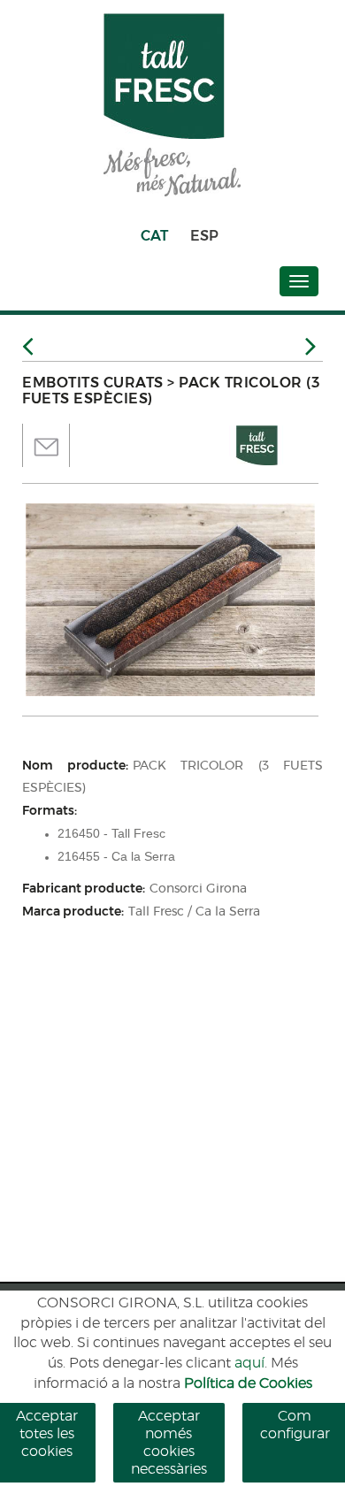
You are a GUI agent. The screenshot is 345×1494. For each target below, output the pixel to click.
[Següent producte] (314, 349)
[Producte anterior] (28, 347)
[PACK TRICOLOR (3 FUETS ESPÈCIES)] (170, 599)
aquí (249, 1363)
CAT (154, 235)
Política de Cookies (248, 1383)
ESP (204, 235)
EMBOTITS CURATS (93, 382)
